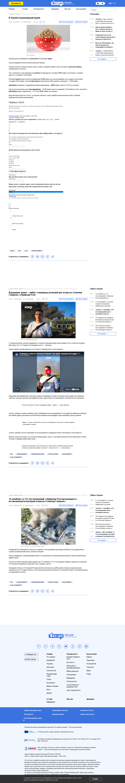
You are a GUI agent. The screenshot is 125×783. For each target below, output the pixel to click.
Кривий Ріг (51, 660)
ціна (26, 250)
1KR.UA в (67, 22)
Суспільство (51, 670)
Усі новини (101, 59)
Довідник (55, 9)
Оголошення (91, 664)
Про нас (67, 9)
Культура (50, 667)
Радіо (88, 674)
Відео (88, 670)
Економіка (51, 683)
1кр (11, 454)
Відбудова (71, 678)
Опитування (71, 675)
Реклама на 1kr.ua (86, 710)
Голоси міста (72, 681)
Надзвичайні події (52, 675)
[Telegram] (37, 256)
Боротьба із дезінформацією (73, 667)
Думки (49, 693)
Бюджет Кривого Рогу (73, 658)
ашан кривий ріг (67, 454)
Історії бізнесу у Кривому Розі (73, 686)
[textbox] (101, 9)
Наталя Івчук (27, 22)
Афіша (89, 657)
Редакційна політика (60, 710)
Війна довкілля (72, 671)
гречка (12, 250)
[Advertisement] (48, 274)
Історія (25, 9)
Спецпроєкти (38, 9)
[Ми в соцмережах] (39, 646)
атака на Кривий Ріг (16, 457)
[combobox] (101, 9)
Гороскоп (90, 667)
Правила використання (32, 710)
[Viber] (42, 256)
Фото (49, 690)
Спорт (49, 679)
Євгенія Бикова (29, 299)
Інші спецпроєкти (73, 690)
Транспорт (90, 660)
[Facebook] (32, 256)
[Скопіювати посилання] (52, 256)
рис (20, 250)
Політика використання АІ (32, 719)
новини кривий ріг (37, 250)
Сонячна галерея (53, 454)
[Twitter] (47, 256)
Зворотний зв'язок (87, 714)
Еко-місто (70, 662)
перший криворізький (37, 454)
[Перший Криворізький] (62, 3)
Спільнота (51, 702)
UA (110, 3)
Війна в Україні (52, 686)
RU (114, 3)
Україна (50, 664)
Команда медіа (58, 714)
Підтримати (16, 3)
